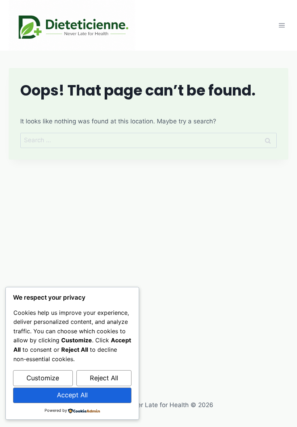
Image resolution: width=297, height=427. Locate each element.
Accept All (72, 395)
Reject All (104, 378)
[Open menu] (281, 25)
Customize (42, 378)
